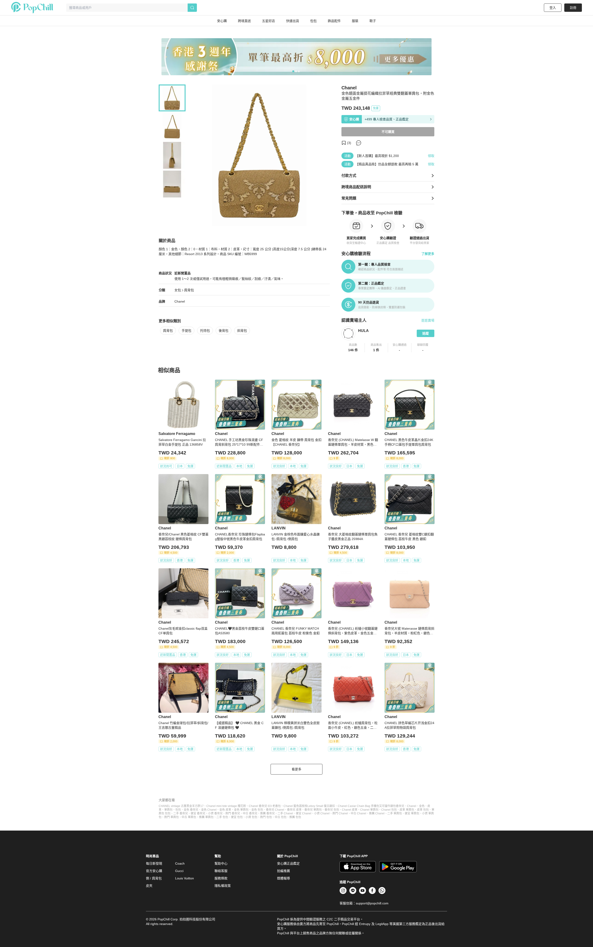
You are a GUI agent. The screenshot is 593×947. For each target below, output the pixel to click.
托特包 (205, 330)
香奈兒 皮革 (294, 809)
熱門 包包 (266, 817)
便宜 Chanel (303, 813)
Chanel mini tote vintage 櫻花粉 (226, 806)
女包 (177, 290)
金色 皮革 (225, 809)
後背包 (223, 330)
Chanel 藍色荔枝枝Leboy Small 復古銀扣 (309, 806)
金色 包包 (257, 809)
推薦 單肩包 (206, 817)
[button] (353, 347)
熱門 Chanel (340, 813)
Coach (180, 863)
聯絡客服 (220, 871)
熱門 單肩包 (171, 817)
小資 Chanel (322, 813)
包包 (178, 809)
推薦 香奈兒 (267, 813)
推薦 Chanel (377, 813)
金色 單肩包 (241, 809)
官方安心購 (154, 871)
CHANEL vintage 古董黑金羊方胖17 (181, 806)
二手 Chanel (285, 813)
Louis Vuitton (184, 878)
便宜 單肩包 (412, 813)
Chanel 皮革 (349, 809)
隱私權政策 (222, 886)
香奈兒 (400, 806)
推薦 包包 (295, 817)
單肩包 (168, 809)
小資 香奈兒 (215, 813)
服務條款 (220, 878)
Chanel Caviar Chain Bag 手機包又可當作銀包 (367, 806)
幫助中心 (220, 863)
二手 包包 (222, 817)
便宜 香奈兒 (198, 813)
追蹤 (425, 333)
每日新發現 (154, 863)
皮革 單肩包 (407, 809)
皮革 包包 (423, 809)
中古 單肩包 (189, 817)
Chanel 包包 (389, 809)
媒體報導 (283, 878)
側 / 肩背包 (154, 878)
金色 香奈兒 (191, 809)
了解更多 (427, 254)
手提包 (186, 330)
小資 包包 (251, 817)
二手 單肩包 (394, 813)
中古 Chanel (358, 813)
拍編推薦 (283, 871)
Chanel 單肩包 (369, 809)
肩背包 (189, 290)
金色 (422, 806)
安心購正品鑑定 (288, 863)
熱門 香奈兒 (232, 813)
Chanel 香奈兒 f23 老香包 (265, 806)
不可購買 (388, 132)
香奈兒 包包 (332, 809)
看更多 (296, 769)
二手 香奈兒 (180, 813)
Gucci (179, 871)
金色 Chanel (209, 809)
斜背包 (242, 330)
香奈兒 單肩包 (313, 809)
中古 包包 (281, 817)
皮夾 (149, 886)
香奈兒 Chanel (275, 809)
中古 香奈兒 (250, 813)
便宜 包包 (237, 817)
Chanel (179, 301)
